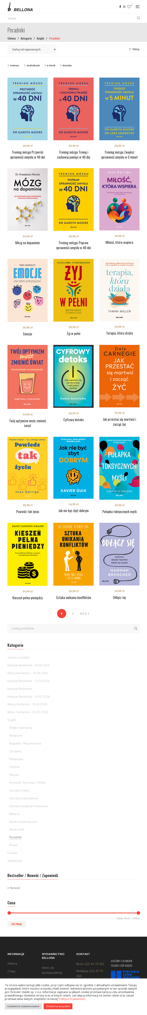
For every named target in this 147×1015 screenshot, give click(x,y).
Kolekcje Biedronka (19, 689)
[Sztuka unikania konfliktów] (73, 554)
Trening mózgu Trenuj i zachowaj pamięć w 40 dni (73, 155)
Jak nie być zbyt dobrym (73, 510)
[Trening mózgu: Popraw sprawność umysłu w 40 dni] (73, 199)
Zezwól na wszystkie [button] (58, 1006)
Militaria (14, 814)
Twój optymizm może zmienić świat (27, 423)
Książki (11, 720)
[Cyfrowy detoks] (73, 376)
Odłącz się (119, 597)
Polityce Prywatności (72, 999)
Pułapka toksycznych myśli (119, 511)
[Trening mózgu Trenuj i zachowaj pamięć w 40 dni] (73, 109)
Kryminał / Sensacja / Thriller (27, 782)
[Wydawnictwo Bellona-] (20, 6)
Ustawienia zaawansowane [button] (23, 1006)
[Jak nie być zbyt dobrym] (73, 468)
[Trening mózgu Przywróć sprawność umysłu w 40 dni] (27, 109)
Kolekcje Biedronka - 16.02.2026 (28, 696)
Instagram (124, 6)
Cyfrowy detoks (73, 419)
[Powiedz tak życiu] (27, 468)
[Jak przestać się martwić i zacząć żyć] (119, 376)
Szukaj (136, 628)
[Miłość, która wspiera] (119, 199)
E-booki (12, 853)
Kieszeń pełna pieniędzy (27, 597)
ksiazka (67, 65)
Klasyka (14, 775)
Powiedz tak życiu (27, 511)
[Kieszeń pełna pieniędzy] (27, 554)
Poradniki (15, 837)
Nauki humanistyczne (23, 822)
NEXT (85, 613)
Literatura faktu (19, 790)
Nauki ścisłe (16, 829)
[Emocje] (27, 290)
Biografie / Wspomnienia (25, 743)
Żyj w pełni (73, 333)
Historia (14, 767)
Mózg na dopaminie (27, 242)
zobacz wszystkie (18, 657)
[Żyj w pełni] (73, 290)
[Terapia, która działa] (119, 290)
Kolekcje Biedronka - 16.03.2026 (28, 665)
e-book (51, 65)
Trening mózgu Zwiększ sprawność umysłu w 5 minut (119, 155)
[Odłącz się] (119, 554)
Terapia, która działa (119, 333)
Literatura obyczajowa (23, 798)
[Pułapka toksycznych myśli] (119, 468)
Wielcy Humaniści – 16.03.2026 (27, 673)
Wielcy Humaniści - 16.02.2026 (27, 704)
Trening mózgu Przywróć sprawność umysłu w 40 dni (27, 155)
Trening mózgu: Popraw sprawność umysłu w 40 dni (73, 245)
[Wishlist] (129, 7)
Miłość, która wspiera (119, 242)
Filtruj (16, 924)
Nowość (15, 888)
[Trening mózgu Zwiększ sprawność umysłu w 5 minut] (119, 109)
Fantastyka (16, 759)
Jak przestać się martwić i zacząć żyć (119, 422)
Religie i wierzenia (20, 728)
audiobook (33, 65)
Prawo (13, 845)
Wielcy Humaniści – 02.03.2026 (27, 712)
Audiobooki (14, 861)
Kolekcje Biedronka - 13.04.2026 (28, 681)
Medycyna (15, 735)
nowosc (14, 65)
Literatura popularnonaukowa (28, 806)
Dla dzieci (15, 751)
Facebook (120, 6)
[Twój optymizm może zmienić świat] (27, 377)
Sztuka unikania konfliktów (73, 597)
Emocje (27, 333)
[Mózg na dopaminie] (27, 199)
